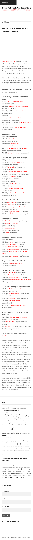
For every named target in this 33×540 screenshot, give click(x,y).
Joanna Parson (10, 228)
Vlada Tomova (13, 251)
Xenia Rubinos (13, 139)
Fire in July (24, 148)
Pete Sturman (13, 214)
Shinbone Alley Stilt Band (16, 188)
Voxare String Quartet (16, 263)
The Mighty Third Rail (11, 223)
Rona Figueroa (11, 202)
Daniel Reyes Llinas (13, 249)
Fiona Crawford (12, 247)
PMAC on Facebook (10, 522)
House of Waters (14, 294)
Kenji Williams (23, 207)
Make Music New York (8, 62)
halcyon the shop (21, 111)
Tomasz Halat (12, 275)
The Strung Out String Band (18, 317)
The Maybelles (9, 322)
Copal (7, 233)
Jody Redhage (13, 148)
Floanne (11, 242)
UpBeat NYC (14, 183)
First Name (5, 491)
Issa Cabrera (14, 256)
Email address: (7, 507)
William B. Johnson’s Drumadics (19, 106)
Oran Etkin (11, 167)
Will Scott (8, 326)
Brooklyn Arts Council (8, 336)
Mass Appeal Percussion (9, 118)
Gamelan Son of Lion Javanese (20, 280)
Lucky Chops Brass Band (15, 101)
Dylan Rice (11, 205)
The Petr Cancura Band (16, 289)
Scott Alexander (10, 221)
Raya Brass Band (14, 212)
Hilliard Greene (11, 244)
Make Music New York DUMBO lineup (15, 30)
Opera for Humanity (15, 277)
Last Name (5, 499)
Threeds (12, 176)
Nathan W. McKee (13, 153)
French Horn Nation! (25, 122)
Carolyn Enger (11, 272)
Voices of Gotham (14, 301)
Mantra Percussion (24, 118)
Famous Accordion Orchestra (17, 172)
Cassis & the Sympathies (17, 305)
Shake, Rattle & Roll (15, 162)
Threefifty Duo (14, 144)
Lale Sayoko (12, 207)
